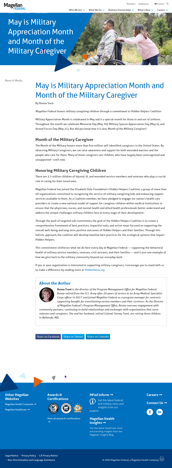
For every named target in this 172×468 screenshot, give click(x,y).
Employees (144, 3)
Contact (160, 3)
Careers (152, 395)
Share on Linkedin (98, 336)
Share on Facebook (48, 336)
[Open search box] (167, 3)
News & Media (13, 80)
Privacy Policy (29, 455)
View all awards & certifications (63, 418)
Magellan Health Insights (102, 421)
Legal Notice (11, 455)
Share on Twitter (73, 336)
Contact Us (155, 403)
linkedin (159, 412)
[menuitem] (77, 11)
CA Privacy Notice (48, 455)
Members (131, 3)
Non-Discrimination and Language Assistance (31, 459)
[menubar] (118, 11)
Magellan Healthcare (16, 409)
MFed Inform (99, 395)
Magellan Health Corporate (19, 404)
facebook (150, 412)
